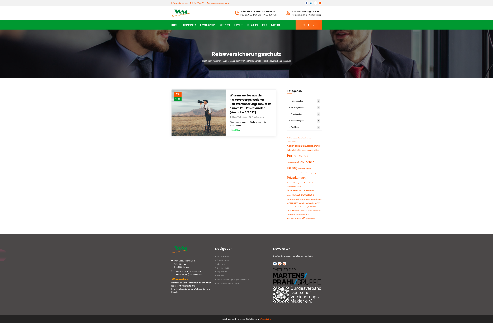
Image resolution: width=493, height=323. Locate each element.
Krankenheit (308, 168)
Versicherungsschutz (302, 215)
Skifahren (311, 190)
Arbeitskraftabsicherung (303, 138)
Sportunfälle (291, 195)
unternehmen (317, 211)
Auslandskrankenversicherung (303, 145)
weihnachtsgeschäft (296, 218)
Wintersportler (310, 218)
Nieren (303, 173)
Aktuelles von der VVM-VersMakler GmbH (242, 61)
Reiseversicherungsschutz (295, 183)
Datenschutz (223, 268)
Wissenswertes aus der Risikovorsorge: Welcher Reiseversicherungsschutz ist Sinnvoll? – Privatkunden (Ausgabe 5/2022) (251, 103)
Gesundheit (306, 162)
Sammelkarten (291, 187)
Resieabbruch (308, 183)
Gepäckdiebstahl (292, 162)
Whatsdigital (265, 319)
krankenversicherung (293, 173)
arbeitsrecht (292, 141)
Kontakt (220, 275)
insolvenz (301, 168)
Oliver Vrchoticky (239, 117)
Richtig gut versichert (211, 61)
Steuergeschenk (304, 194)
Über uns (221, 264)
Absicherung (291, 138)
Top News (305, 127)
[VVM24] (181, 13)
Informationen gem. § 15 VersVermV (187, 3)
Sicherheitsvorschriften (297, 190)
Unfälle (310, 211)
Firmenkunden (305, 101)
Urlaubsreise (291, 215)
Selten (299, 187)
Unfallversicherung (301, 211)
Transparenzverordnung (218, 3)
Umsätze (291, 210)
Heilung (292, 168)
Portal (306, 24)
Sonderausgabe (305, 120)
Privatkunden (258, 117)
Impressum (222, 271)
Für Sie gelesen (305, 107)
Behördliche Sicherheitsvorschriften (303, 150)
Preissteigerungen (311, 173)
